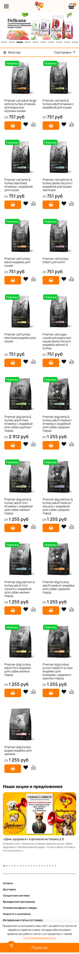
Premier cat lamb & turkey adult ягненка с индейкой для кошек (58, 103)
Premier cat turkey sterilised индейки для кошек (20, 337)
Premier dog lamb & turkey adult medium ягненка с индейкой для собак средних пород (57, 424)
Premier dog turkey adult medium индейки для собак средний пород (59, 587)
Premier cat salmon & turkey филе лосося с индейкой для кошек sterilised (58, 184)
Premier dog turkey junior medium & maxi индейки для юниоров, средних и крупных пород (58, 671)
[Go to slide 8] (59, 42)
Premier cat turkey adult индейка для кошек (17, 262)
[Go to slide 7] (51, 42)
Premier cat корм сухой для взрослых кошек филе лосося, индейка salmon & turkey (57, 341)
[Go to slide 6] (43, 42)
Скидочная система (16, 895)
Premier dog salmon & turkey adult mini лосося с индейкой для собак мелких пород (19, 589)
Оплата (8, 883)
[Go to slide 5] (35, 42)
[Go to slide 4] (28, 42)
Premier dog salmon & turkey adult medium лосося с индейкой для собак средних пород (58, 506)
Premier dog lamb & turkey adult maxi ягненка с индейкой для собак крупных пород (18, 424)
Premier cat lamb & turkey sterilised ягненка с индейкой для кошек (18, 184)
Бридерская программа (19, 901)
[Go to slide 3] (19, 42)
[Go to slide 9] (67, 42)
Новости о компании (17, 914)
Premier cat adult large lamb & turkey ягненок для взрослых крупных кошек (20, 105)
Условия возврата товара (20, 908)
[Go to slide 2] (12, 42)
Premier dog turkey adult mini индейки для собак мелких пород (17, 669)
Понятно (40, 947)
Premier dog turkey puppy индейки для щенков (18, 750)
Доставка (9, 889)
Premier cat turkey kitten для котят (55, 260)
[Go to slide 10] (75, 42)
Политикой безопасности (39, 938)
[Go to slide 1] (4, 42)
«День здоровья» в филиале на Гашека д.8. (33, 839)
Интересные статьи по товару (23, 920)
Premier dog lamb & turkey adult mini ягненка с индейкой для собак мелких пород (18, 506)
